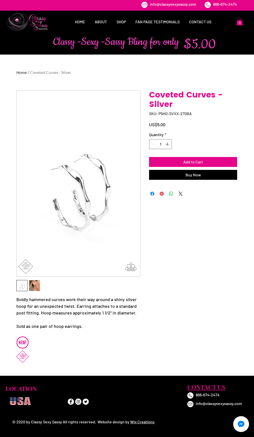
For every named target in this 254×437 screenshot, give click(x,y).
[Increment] (167, 144)
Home (21, 72)
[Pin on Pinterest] (162, 194)
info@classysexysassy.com (173, 4)
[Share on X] (181, 194)
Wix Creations (142, 421)
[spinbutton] (160, 144)
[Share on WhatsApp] (171, 194)
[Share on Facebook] (152, 194)
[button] (239, 21)
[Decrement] (153, 144)
